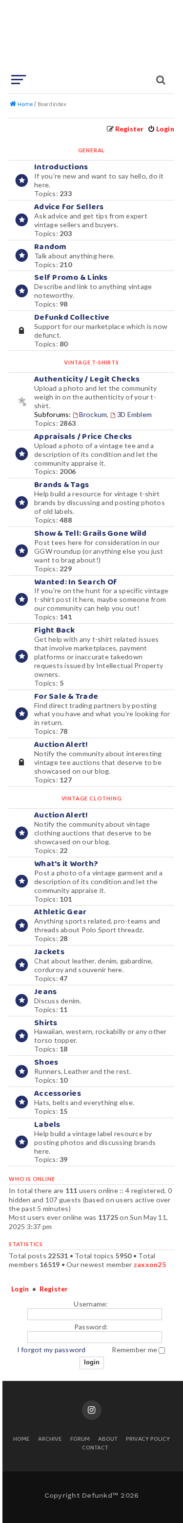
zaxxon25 (150, 1264)
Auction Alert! (61, 744)
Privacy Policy (148, 1439)
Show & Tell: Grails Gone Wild (90, 533)
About (108, 1439)
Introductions (61, 167)
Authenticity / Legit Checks (87, 379)
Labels (47, 1124)
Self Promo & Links (71, 277)
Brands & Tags (61, 484)
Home (21, 1439)
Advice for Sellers (69, 207)
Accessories (57, 1093)
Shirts (46, 1023)
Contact (95, 1448)
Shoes (46, 1062)
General (91, 150)
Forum (80, 1439)
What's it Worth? (66, 863)
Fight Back (54, 630)
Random (50, 247)
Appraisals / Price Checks (83, 436)
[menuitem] (160, 129)
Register (54, 1289)
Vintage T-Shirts (91, 362)
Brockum (93, 414)
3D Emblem (134, 414)
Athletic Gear (60, 912)
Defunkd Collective (72, 317)
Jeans (45, 991)
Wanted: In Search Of (75, 582)
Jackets (49, 952)
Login (20, 1289)
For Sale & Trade (66, 696)
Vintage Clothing (91, 798)
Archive (50, 1439)
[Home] (90, 36)
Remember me (135, 1349)
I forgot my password (51, 1349)
